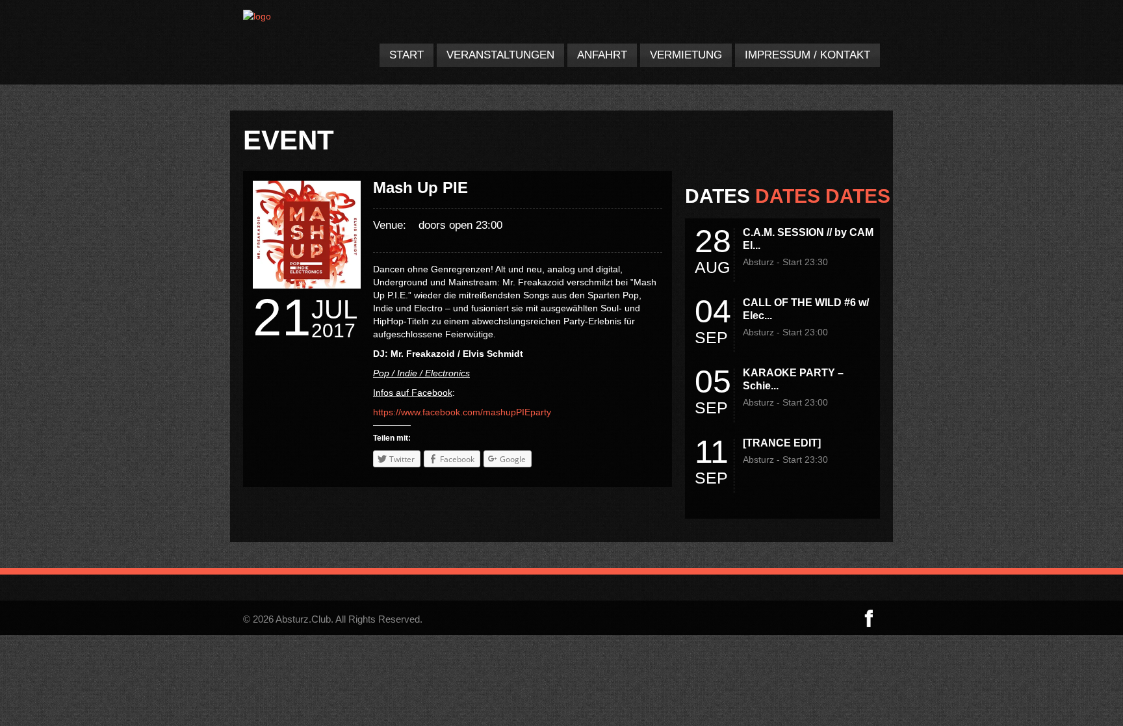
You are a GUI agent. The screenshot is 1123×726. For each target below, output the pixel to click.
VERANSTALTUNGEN (500, 55)
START (406, 55)
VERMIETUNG (686, 55)
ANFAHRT (602, 55)
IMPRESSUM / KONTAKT (807, 55)
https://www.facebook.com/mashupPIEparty (462, 412)
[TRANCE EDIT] (782, 442)
